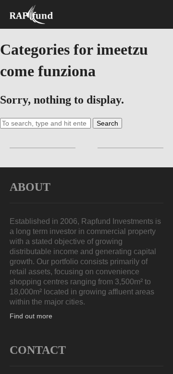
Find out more (31, 316)
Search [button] (107, 123)
